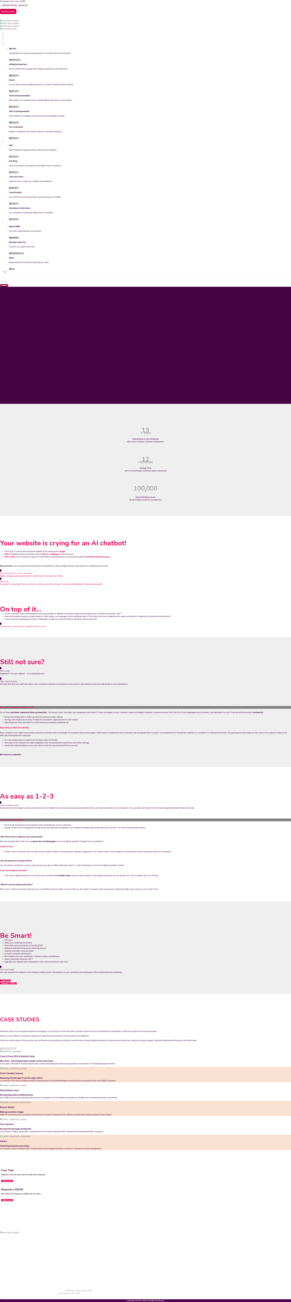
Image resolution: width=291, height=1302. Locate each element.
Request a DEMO (8, 983)
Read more (14, 157)
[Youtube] (4, 1298)
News (12, 269)
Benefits (8, 36)
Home (7, 33)
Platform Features (12, 1242)
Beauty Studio (7, 1107)
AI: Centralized (11, 1248)
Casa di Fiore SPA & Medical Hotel (17, 1056)
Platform (8, 39)
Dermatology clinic (9, 1090)
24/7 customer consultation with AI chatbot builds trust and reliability (35, 1291)
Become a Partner (17, 253)
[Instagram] (3, 1298)
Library (3, 1141)
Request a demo (8, 11)
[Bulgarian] (9, 272)
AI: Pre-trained (11, 1251)
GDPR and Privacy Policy (15, 1281)
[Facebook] (0, 1298)
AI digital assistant (13, 1253)
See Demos (14, 91)
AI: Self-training (11, 1245)
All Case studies (8, 1049)
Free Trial (5, 981)
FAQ (6, 1268)
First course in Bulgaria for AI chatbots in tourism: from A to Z (31, 1293)
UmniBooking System (12, 41)
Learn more (14, 76)
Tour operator (7, 1124)
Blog (6, 1273)
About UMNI (14, 238)
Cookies (8, 1279)
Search (4, 285)
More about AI (15, 60)
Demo (7, 1256)
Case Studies (10, 1271)
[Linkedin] (2, 1298)
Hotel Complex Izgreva (11, 1073)
